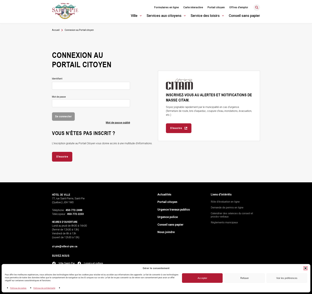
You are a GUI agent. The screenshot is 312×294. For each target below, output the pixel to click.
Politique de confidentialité (44, 288)
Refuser (244, 278)
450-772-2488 (74, 210)
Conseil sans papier (244, 16)
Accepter (202, 278)
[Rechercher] (257, 7)
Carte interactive (193, 7)
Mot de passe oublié (118, 122)
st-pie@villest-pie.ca (64, 246)
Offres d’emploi (238, 7)
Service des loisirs (205, 16)
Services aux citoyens (164, 16)
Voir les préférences (286, 278)
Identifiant (57, 78)
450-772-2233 (75, 214)
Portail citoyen (216, 7)
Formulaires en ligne (166, 7)
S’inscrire (62, 156)
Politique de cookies (18, 288)
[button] (305, 268)
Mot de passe (59, 96)
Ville (137, 16)
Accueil (55, 30)
